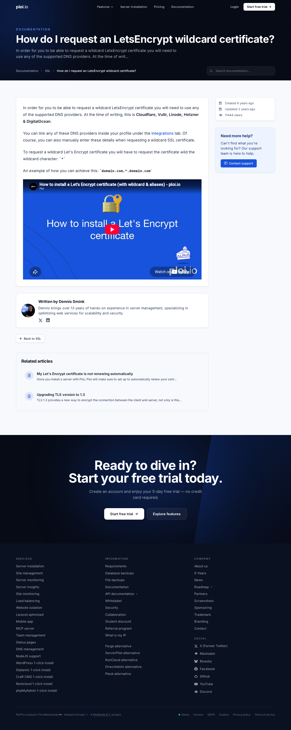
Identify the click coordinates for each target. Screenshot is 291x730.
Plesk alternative (118, 674)
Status (185, 714)
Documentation (182, 7)
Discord (206, 692)
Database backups (119, 573)
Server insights (27, 587)
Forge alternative (118, 646)
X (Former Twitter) (214, 646)
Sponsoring (203, 608)
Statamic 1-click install (33, 670)
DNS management (30, 649)
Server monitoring (30, 580)
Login (234, 7)
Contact (200, 628)
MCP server (25, 628)
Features (103, 7)
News (198, 580)
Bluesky (206, 661)
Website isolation (29, 608)
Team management (30, 635)
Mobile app (24, 621)
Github (205, 676)
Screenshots (204, 601)
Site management (29, 573)
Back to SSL (32, 338)
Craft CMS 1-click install (34, 677)
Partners (200, 594)
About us (201, 566)
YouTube (206, 684)
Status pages (26, 642)
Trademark (202, 615)
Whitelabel (113, 601)
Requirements (116, 566)
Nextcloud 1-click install (34, 684)
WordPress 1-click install (35, 663)
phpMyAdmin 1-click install (36, 691)
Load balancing (28, 601)
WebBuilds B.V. (102, 714)
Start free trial (257, 7)
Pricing (159, 7)
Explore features (167, 514)
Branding (201, 621)
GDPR (211, 714)
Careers (198, 714)
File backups (115, 580)
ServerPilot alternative (122, 653)
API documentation (119, 594)
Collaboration (115, 615)
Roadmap (201, 587)
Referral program (118, 628)
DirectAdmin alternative (123, 667)
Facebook (207, 669)
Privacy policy (241, 714)
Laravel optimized (29, 615)
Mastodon (207, 654)
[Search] (211, 70)
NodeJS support (28, 656)
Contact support (241, 163)
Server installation (133, 7)
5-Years (200, 573)
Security (111, 608)
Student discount (118, 621)
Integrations (162, 133)
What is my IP (115, 635)
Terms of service (265, 714)
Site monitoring (27, 594)
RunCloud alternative (121, 660)
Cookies (224, 714)
